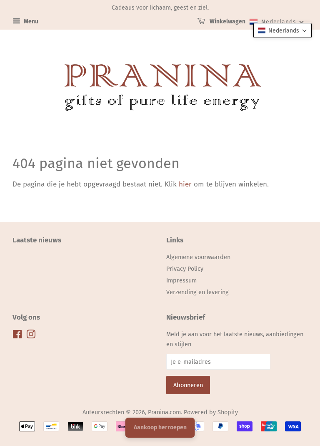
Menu (30, 21)
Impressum (181, 280)
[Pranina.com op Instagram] (30, 336)
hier (185, 184)
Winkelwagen (226, 21)
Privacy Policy (184, 268)
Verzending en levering (197, 292)
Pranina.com (164, 412)
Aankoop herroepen (160, 427)
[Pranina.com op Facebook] (17, 336)
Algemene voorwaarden (198, 257)
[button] (282, 30)
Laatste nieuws (36, 240)
